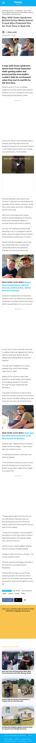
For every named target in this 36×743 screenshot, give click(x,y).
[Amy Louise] (4, 32)
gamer (5, 593)
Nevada (17, 593)
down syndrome (27, 590)
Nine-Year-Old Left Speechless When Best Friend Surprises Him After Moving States (16, 672)
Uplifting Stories (8, 11)
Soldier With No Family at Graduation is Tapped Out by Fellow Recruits (16, 700)
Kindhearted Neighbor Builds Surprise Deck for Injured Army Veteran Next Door (17, 728)
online (23, 593)
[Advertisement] (18, 119)
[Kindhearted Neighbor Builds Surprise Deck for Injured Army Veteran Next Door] (18, 716)
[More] (25, 600)
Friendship (19, 11)
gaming (11, 593)
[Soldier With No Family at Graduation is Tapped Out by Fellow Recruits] (18, 688)
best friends (16, 590)
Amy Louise (12, 32)
